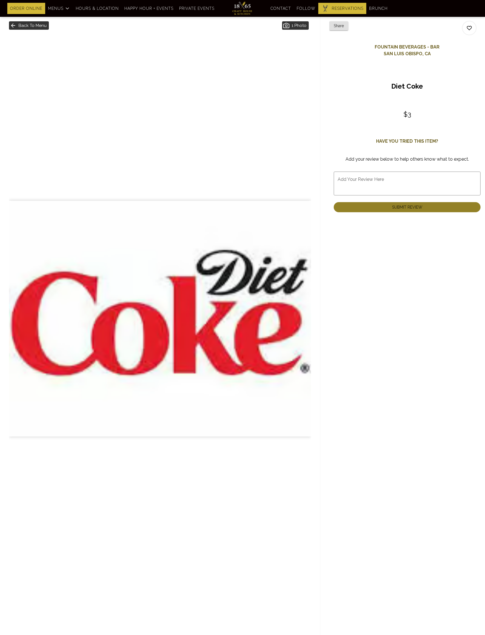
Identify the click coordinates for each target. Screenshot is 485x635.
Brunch (378, 8)
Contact (281, 8)
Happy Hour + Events (148, 8)
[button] (59, 8)
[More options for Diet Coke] (469, 28)
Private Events (196, 8)
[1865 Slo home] (242, 8)
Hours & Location (97, 8)
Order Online (26, 8)
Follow (306, 8)
